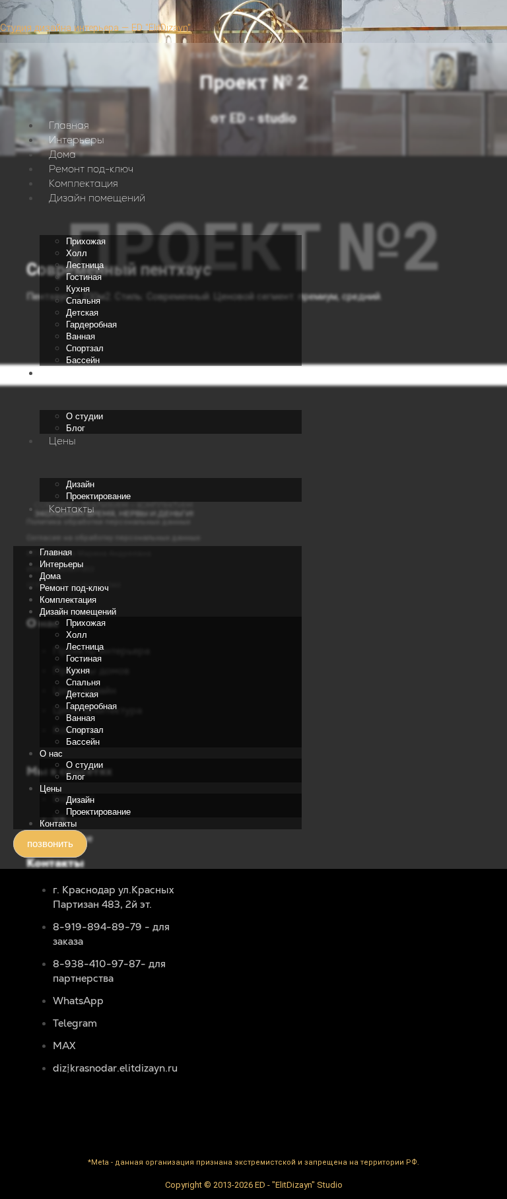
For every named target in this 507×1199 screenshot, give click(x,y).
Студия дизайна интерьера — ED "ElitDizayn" (95, 28)
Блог (75, 428)
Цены (62, 440)
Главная (69, 125)
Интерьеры (76, 139)
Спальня (83, 301)
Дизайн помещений (97, 197)
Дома (62, 154)
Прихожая (86, 241)
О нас (63, 372)
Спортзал (85, 348)
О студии (84, 416)
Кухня (78, 289)
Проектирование (98, 496)
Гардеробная (91, 324)
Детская (82, 313)
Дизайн (80, 484)
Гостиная (84, 277)
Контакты (71, 508)
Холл (76, 253)
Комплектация (83, 183)
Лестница (85, 265)
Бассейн (83, 360)
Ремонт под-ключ (91, 168)
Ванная (80, 336)
